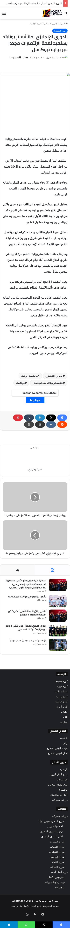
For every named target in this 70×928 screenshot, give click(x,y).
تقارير (65, 717)
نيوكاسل (20, 382)
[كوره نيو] (52, 13)
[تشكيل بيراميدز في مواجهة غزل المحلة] (58, 601)
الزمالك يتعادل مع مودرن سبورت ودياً (28, 640)
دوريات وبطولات (60, 800)
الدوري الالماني (58, 862)
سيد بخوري (50, 57)
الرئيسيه (64, 738)
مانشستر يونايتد (29, 375)
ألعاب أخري (62, 706)
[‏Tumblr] (29, 418)
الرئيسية (61, 23)
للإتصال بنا (24, 906)
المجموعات (62, 779)
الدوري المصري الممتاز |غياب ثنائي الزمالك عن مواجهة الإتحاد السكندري (26, 628)
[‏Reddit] (62, 424)
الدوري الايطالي (57, 867)
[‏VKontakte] (51, 424)
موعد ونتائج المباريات (58, 784)
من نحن (14, 906)
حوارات (64, 722)
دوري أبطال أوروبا (59, 774)
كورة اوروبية (62, 696)
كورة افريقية (62, 701)
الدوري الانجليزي (57, 851)
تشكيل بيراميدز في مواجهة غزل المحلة (27, 597)
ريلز (66, 743)
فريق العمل (36, 906)
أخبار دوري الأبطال (59, 795)
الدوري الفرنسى (57, 856)
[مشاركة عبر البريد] (40, 424)
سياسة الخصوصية (51, 906)
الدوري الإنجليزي (54, 375)
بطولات (64, 711)
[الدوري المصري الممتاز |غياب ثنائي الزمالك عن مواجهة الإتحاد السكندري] (58, 630)
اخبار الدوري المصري (58, 753)
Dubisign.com (18, 900)
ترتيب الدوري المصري (57, 748)
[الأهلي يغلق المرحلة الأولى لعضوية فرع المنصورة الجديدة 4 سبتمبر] (58, 616)
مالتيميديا (63, 789)
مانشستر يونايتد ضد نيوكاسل (48, 382)
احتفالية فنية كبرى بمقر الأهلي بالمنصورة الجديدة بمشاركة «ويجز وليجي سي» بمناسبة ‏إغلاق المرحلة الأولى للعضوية (26, 584)
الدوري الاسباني (57, 846)
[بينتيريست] (18, 418)
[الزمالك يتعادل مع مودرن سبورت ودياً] (58, 645)
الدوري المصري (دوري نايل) (52, 821)
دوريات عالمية (49, 23)
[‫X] (51, 418)
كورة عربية (62, 686)
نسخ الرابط (35, 400)
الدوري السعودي (57, 841)
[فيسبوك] (62, 418)
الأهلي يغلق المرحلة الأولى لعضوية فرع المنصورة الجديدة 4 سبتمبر (27, 613)
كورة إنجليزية (35, 23)
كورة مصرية (62, 681)
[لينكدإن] (40, 418)
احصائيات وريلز (55, 826)
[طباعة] (29, 424)
